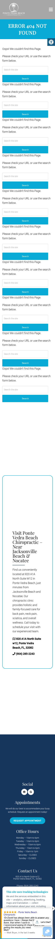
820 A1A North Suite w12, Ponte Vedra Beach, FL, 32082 (27, 643)
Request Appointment (27, 820)
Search (25, 398)
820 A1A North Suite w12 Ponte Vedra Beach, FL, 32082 (27, 878)
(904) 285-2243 (25, 653)
